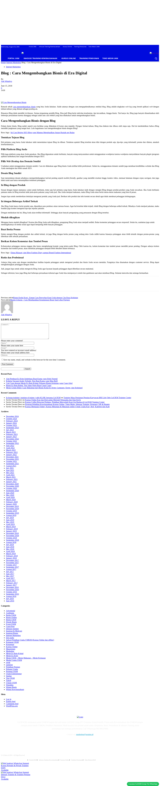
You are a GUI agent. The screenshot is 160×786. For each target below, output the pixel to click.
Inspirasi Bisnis (12, 633)
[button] (156, 58)
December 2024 (12, 416)
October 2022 (11, 441)
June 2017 (10, 574)
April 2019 (10, 524)
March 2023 (11, 432)
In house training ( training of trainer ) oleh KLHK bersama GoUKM (33, 398)
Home (3, 62)
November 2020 (12, 486)
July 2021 (10, 468)
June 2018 (10, 547)
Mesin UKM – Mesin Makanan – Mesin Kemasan (26, 658)
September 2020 (12, 491)
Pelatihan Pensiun (13, 667)
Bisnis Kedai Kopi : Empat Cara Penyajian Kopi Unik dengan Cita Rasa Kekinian (45, 298)
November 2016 (12, 590)
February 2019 (12, 529)
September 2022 (12, 443)
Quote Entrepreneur (14, 674)
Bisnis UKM (11, 620)
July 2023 (10, 430)
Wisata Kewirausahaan (15, 689)
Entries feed (10, 701)
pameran (9, 665)
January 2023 (11, 437)
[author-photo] (7, 312)
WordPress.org (12, 706)
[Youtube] (45, 741)
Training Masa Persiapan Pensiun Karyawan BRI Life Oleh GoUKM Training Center (97, 398)
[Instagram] (25, 741)
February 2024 (12, 421)
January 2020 (11, 504)
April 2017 (10, 578)
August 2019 (11, 515)
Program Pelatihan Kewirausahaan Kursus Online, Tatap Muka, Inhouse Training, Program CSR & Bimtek (67, 404)
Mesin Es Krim (12, 656)
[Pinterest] (23, 94)
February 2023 (12, 434)
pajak (8, 662)
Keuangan (10, 644)
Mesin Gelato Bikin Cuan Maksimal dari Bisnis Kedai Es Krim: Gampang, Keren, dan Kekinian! (44, 388)
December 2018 (12, 533)
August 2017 (11, 569)
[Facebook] (5, 94)
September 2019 (12, 513)
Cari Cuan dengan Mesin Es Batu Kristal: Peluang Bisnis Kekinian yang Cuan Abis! (39, 383)
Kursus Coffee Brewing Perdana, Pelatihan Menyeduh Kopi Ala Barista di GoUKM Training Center (64, 402)
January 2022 (11, 455)
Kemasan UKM (12, 642)
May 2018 (10, 549)
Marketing (10, 651)
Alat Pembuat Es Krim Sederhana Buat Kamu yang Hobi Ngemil (32, 379)
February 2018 (12, 556)
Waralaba (9, 685)
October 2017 (11, 565)
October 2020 (11, 488)
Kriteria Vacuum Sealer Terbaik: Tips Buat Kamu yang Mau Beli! (32, 381)
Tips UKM (10, 678)
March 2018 (11, 554)
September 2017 (12, 567)
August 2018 (11, 542)
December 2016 (12, 587)
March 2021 (11, 477)
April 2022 (10, 448)
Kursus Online (12, 647)
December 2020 (12, 484)
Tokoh (8, 680)
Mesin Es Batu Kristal (14, 653)
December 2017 (12, 560)
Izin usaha (10, 638)
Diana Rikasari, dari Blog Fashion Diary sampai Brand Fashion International (41, 253)
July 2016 (10, 599)
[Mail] (32, 741)
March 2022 (11, 450)
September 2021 (12, 464)
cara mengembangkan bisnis (24, 107)
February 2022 (12, 452)
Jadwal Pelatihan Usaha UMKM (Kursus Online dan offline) (30, 640)
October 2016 (11, 592)
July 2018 (10, 545)
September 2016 (12, 594)
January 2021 (11, 482)
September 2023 (12, 428)
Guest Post (10, 626)
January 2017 (11, 585)
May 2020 (10, 495)
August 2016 (11, 596)
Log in (8, 699)
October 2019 (11, 511)
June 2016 (10, 601)
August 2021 (11, 466)
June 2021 (10, 470)
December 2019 (12, 506)
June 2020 (10, 493)
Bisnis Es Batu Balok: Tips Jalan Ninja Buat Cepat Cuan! (28, 385)
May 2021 (10, 473)
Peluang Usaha (12, 669)
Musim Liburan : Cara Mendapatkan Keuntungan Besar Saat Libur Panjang (40, 300)
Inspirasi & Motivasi (14, 631)
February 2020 (12, 502)
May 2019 (10, 522)
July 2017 (10, 572)
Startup (9, 676)
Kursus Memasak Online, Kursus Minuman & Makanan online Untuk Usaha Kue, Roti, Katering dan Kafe (67, 407)
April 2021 (10, 475)
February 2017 (12, 583)
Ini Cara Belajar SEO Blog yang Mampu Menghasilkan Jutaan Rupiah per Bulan (42, 132)
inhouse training (12, 629)
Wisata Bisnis (11, 687)
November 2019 (12, 509)
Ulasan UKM (11, 683)
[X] (14, 94)
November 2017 (12, 563)
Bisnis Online (11, 617)
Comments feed (12, 704)
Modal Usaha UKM (14, 660)
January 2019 (11, 531)
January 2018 (11, 558)
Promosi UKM (12, 671)
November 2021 (12, 459)
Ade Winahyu (6, 81)
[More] (41, 94)
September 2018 (12, 540)
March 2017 (11, 581)
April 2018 (10, 551)
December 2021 (12, 457)
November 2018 (12, 536)
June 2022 (10, 446)
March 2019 (11, 527)
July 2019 (10, 518)
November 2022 (12, 439)
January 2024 (11, 423)
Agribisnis (10, 613)
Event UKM (11, 624)
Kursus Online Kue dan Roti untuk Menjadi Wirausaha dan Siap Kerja (53, 400)
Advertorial (10, 611)
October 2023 (11, 425)
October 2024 (11, 419)
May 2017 (10, 576)
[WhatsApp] (32, 94)
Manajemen (10, 649)
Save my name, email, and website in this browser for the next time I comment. (35, 360)
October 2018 (11, 538)
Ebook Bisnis (11, 622)
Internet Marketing (13, 62)
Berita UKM (11, 615)
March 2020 (11, 500)
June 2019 (10, 520)
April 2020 (10, 497)
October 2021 (11, 461)
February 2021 (12, 479)
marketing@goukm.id (84, 734)
